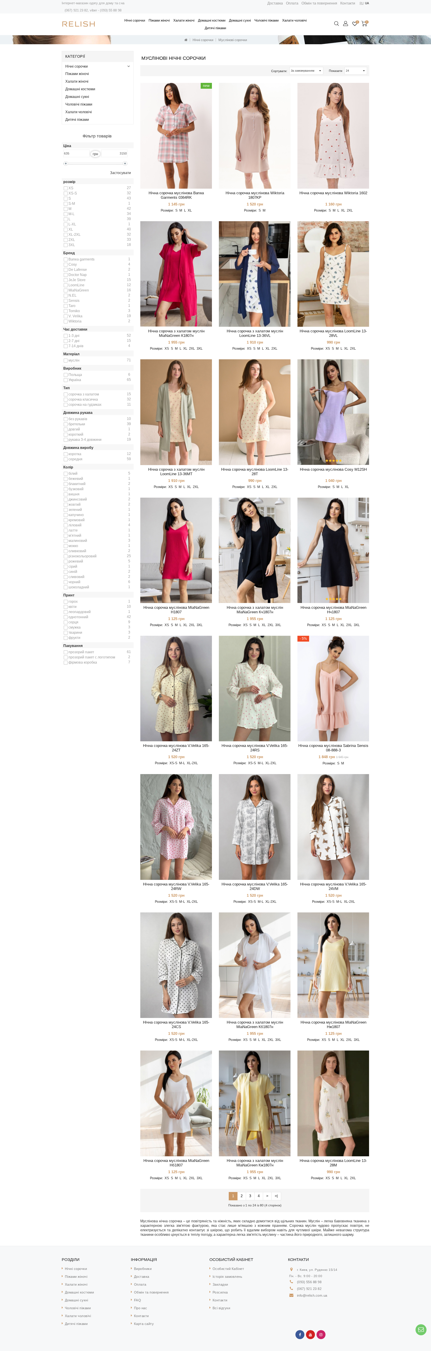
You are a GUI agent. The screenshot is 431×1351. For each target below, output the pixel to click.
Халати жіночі (183, 20)
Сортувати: (279, 71)
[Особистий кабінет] (345, 23)
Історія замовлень (227, 1276)
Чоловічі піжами (266, 20)
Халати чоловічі (294, 20)
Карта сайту (144, 1324)
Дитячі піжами (215, 28)
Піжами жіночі (159, 20)
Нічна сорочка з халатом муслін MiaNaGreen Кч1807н (255, 609)
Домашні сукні (240, 20)
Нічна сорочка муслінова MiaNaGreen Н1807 (176, 609)
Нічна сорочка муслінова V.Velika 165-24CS (176, 1024)
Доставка (275, 3)
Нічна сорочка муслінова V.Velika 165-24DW (255, 886)
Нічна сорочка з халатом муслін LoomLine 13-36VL (255, 333)
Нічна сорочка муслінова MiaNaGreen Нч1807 (333, 609)
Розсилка (220, 1292)
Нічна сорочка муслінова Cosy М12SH (333, 469)
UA (367, 3)
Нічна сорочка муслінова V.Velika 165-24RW (176, 886)
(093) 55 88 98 (110, 10)
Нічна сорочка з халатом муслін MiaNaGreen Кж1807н (255, 1163)
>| (276, 1196)
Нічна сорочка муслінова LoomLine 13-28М (333, 1163)
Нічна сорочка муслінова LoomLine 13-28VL (333, 333)
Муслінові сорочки (232, 40)
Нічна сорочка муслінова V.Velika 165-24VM (333, 886)
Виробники (143, 1269)
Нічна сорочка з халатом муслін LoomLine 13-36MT (176, 471)
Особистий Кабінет (228, 1269)
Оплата (292, 3)
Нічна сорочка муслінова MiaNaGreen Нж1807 (333, 1024)
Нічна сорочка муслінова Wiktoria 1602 (333, 193)
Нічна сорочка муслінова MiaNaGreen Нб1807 (176, 1163)
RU (362, 3)
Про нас (140, 1308)
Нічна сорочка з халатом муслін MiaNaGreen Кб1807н (255, 1024)
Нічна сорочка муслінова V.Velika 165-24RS (255, 748)
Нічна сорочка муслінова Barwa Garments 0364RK (176, 195)
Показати (335, 71)
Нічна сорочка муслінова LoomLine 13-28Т (254, 471)
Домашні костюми (211, 20)
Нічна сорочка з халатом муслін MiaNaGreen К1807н (176, 333)
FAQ (137, 1300)
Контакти (347, 3)
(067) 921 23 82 (76, 10)
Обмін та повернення (319, 3)
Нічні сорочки (134, 20)
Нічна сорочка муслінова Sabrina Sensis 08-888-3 (333, 748)
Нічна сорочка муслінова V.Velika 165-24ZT (176, 748)
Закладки (220, 1284)
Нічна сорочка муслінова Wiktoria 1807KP (255, 195)
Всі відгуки (221, 1308)
